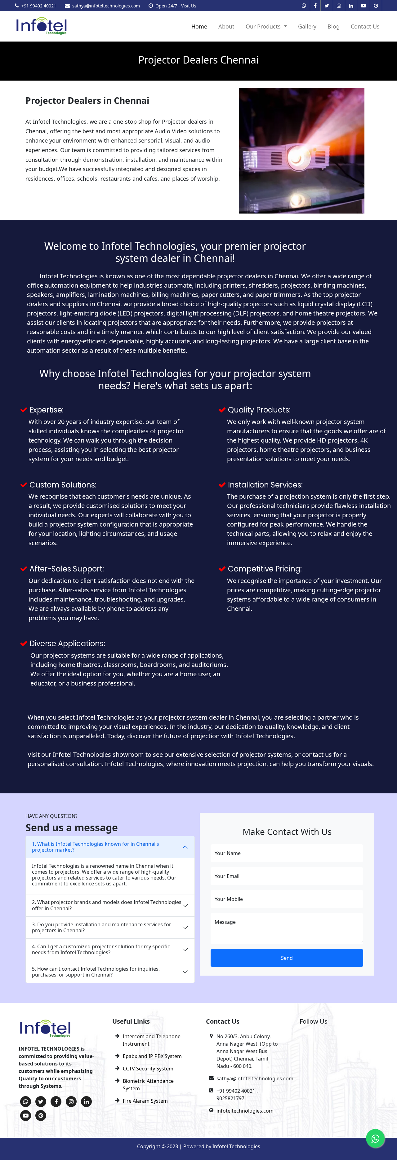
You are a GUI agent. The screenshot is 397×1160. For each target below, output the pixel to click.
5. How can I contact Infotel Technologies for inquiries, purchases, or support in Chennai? (96, 971)
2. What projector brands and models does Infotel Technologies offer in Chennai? (106, 905)
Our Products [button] (264, 26)
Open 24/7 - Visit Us (175, 6)
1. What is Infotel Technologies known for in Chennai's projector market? (95, 846)
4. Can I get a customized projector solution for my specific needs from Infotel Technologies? (101, 949)
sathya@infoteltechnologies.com (106, 6)
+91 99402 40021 (38, 6)
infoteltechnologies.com (245, 1110)
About (226, 26)
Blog (334, 26)
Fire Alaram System (145, 1100)
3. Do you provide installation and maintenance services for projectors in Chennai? (101, 927)
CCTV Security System (148, 1068)
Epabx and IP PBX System (152, 1056)
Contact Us (365, 26)
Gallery (307, 26)
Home (199, 26)
